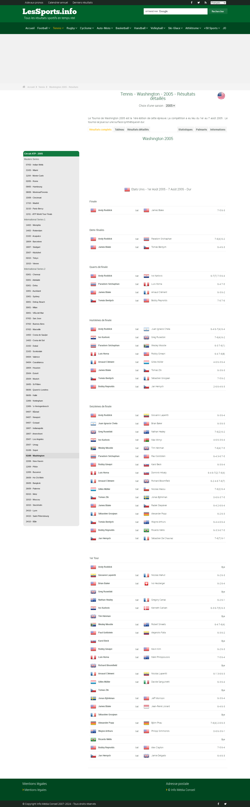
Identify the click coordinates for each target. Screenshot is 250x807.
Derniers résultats (83, 2)
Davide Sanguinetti (160, 681)
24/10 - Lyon (31, 510)
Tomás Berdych (158, 246)
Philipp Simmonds (160, 730)
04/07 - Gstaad (32, 423)
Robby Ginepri (158, 353)
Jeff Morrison (158, 698)
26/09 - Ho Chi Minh (35, 478)
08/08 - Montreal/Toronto (37, 192)
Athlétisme (192, 28)
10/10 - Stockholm (34, 505)
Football (42, 28)
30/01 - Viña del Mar (35, 313)
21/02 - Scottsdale (34, 351)
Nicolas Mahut (158, 575)
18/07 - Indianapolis (34, 428)
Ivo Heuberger (158, 583)
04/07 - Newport (33, 417)
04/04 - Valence (33, 357)
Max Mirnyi (156, 439)
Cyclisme (86, 28)
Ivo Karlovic (157, 275)
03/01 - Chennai (33, 274)
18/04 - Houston (33, 368)
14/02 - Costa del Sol (35, 340)
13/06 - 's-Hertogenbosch (37, 406)
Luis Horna (156, 283)
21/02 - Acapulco (33, 236)
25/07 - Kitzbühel (33, 252)
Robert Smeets (158, 624)
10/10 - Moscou (33, 499)
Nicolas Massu (158, 488)
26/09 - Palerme (33, 488)
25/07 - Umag (32, 445)
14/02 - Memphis (33, 225)
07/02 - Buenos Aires (35, 324)
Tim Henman (157, 447)
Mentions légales (35, 790)
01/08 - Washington (35, 456)
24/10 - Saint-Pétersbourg (37, 516)
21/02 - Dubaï (32, 346)
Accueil (30, 28)
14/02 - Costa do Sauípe (37, 335)
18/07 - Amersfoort (34, 434)
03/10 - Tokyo (32, 258)
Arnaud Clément (159, 292)
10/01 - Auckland (33, 291)
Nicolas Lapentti (159, 673)
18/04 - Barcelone (34, 241)
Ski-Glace (174, 28)
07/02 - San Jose (33, 318)
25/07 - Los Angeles (35, 439)
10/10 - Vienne (32, 263)
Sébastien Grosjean (160, 378)
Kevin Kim (156, 648)
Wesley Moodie (158, 345)
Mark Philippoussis (160, 656)
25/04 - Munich (32, 379)
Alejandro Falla (158, 632)
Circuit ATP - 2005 (33, 153)
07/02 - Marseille (33, 329)
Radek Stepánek (159, 505)
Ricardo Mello (158, 529)
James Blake (157, 210)
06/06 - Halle (31, 395)
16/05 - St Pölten (33, 384)
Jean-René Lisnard (160, 706)
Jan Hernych (157, 386)
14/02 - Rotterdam (34, 230)
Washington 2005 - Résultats (63, 86)
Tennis (57, 28)
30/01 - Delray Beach (35, 302)
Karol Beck (156, 464)
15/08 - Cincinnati (33, 198)
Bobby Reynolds (159, 300)
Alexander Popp (159, 513)
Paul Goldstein (158, 456)
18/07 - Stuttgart (33, 247)
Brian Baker (156, 423)
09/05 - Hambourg (34, 187)
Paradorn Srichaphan (161, 238)
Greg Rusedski (158, 337)
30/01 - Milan (31, 307)
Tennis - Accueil (32, 146)
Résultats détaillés (138, 129)
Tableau (119, 129)
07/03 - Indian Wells (34, 165)
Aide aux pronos (34, 2)
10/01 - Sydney (33, 296)
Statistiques (185, 129)
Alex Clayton (157, 747)
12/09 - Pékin (32, 467)
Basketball (122, 28)
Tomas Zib (156, 370)
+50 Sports (211, 28)
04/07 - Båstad (32, 412)
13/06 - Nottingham (34, 401)
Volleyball (157, 28)
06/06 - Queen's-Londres (37, 390)
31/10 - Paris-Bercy (34, 209)
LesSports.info (36, 12)
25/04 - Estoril (32, 373)
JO (224, 28)
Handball (139, 28)
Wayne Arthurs (158, 521)
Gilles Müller (157, 361)
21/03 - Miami (32, 170)
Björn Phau (156, 722)
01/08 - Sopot (32, 450)
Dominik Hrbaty (159, 472)
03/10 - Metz (31, 494)
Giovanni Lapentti (160, 415)
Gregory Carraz (158, 599)
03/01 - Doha (32, 285)
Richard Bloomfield (160, 480)
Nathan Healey (158, 431)
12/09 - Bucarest (33, 472)
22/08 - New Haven (34, 461)
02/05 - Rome (32, 181)
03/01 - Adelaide (33, 280)
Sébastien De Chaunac (162, 538)
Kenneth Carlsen (159, 607)
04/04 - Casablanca (34, 362)
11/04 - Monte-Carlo (35, 176)
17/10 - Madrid (32, 203)
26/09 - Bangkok (33, 483)
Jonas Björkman (159, 497)
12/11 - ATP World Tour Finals (39, 214)
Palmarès (201, 129)
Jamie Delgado (158, 755)
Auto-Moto (104, 28)
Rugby (71, 28)
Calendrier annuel (58, 2)
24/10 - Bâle (31, 521)
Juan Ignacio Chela (160, 328)
